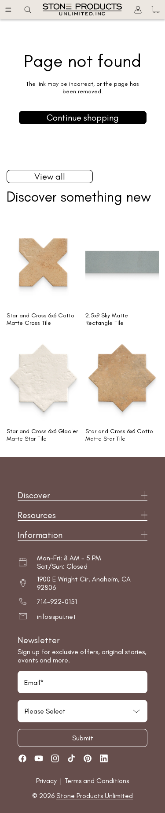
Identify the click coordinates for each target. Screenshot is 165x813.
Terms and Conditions (97, 780)
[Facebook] (22, 758)
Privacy (47, 780)
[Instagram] (55, 758)
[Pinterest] (87, 758)
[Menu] (8, 9)
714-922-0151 (57, 601)
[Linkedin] (104, 758)
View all (49, 176)
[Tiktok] (71, 758)
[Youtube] (39, 758)
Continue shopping (83, 117)
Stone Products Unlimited (94, 795)
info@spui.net (56, 616)
